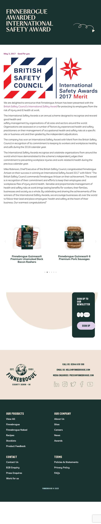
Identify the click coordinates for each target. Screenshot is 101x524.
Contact (11, 457)
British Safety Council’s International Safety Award (31, 106)
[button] (5, 241)
